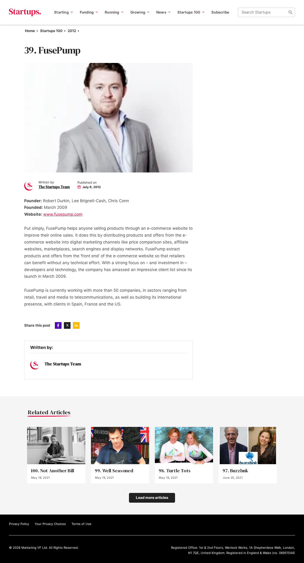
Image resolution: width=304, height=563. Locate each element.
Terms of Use (81, 524)
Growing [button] (137, 12)
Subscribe (220, 12)
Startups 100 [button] (188, 12)
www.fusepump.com (62, 214)
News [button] (161, 12)
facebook (58, 325)
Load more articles (152, 497)
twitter (67, 325)
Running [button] (112, 12)
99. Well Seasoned (114, 471)
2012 (72, 31)
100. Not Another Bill (52, 471)
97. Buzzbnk (235, 471)
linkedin (76, 325)
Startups (25, 12)
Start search (290, 12)
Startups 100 (51, 31)
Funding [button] (87, 12)
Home (30, 31)
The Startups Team (54, 186)
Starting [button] (61, 12)
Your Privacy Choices (50, 524)
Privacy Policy (19, 524)
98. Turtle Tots (174, 471)
